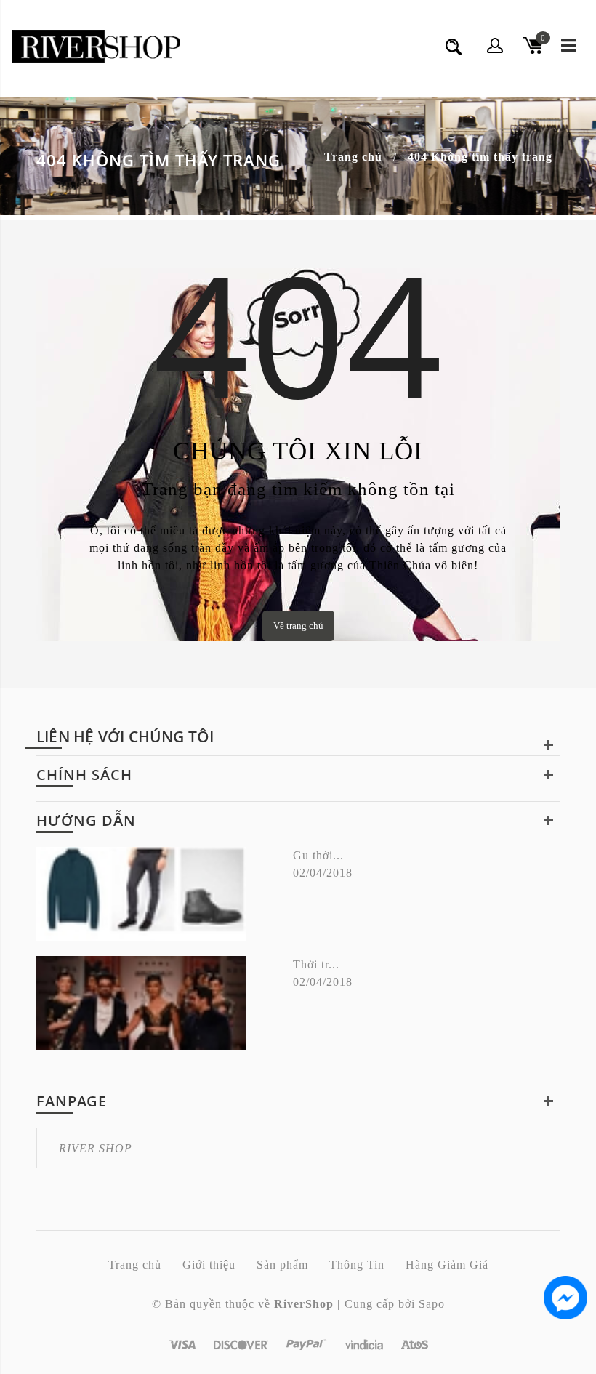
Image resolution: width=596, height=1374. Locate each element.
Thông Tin (356, 1264)
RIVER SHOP (95, 1148)
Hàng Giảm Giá (447, 1264)
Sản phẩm (282, 1264)
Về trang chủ (298, 625)
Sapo (432, 1304)
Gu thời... (318, 855)
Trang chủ (353, 156)
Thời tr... (316, 964)
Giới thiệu (208, 1264)
